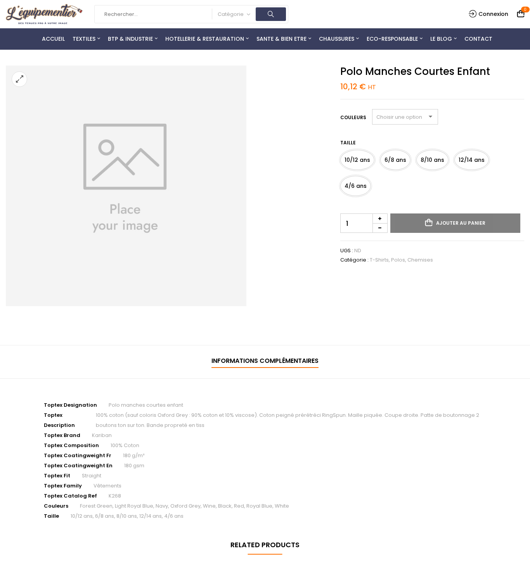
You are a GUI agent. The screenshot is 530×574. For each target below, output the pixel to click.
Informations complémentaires (265, 360)
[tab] (265, 362)
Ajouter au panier (460, 223)
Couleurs (353, 117)
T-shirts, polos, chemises (401, 260)
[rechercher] (271, 14)
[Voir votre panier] (520, 14)
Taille (348, 142)
